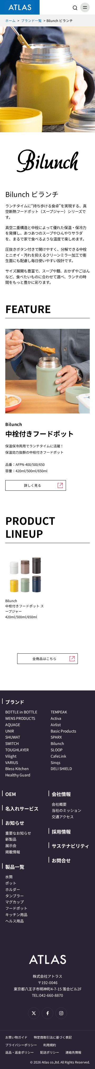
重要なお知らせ (18, 833)
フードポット (16, 908)
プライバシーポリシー (21, 1045)
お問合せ (61, 860)
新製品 (10, 839)
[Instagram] (61, 1013)
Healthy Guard (17, 774)
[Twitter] (34, 1013)
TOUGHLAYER (17, 749)
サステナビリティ (70, 845)
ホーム (10, 20)
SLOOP (57, 749)
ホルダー (12, 889)
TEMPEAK (59, 712)
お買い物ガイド (16, 1037)
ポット (10, 883)
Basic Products (63, 731)
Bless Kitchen (17, 768)
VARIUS (11, 762)
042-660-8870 (51, 995)
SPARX (56, 737)
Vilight (10, 756)
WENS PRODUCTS (20, 718)
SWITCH (12, 743)
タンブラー (14, 895)
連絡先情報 (73, 1052)
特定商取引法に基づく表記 (53, 1037)
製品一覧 (14, 866)
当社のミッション (66, 810)
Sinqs (55, 762)
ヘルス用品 (14, 921)
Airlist (56, 724)
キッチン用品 (16, 914)
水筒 (9, 876)
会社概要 (59, 804)
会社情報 (61, 793)
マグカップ (14, 901)
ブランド (14, 701)
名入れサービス (22, 808)
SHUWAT (12, 737)
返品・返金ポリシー (19, 1052)
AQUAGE (12, 724)
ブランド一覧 (31, 20)
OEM (10, 793)
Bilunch (57, 743)
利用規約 (49, 1045)
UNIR (9, 731)
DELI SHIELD (61, 768)
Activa (56, 718)
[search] (75, 7)
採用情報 (61, 831)
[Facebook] (47, 1013)
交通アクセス (63, 816)
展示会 (10, 845)
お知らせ (14, 822)
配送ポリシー (49, 1052)
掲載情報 (12, 851)
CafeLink (58, 756)
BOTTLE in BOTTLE (21, 712)
